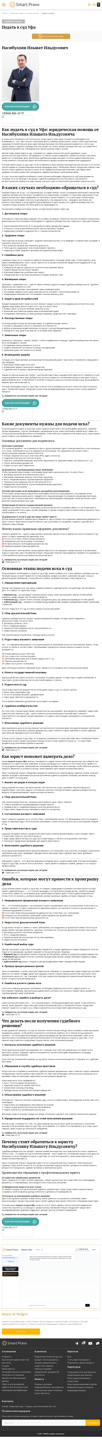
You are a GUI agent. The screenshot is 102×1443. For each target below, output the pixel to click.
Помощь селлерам (43, 1384)
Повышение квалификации (14, 1390)
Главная (4, 13)
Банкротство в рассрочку (46, 1360)
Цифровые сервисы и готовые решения (24, 13)
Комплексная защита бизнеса (48, 1390)
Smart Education (42, 1393)
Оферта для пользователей (15, 1387)
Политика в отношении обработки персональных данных (14, 1378)
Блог (69, 1356)
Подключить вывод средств (80, 1363)
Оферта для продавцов (13, 1384)
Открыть (20, 1331)
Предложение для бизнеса (79, 1375)
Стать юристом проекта (78, 1360)
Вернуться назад (13, 21)
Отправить (93, 1422)
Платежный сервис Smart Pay (15, 1360)
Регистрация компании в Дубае (82, 1384)
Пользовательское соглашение (16, 1372)
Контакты (6, 1363)
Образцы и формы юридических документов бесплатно (47, 1372)
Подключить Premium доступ (48, 1356)
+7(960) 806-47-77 (13, 113)
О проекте (6, 1356)
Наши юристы (8, 1369)
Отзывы (5, 1366)
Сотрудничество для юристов (81, 1372)
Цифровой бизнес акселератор (49, 1387)
